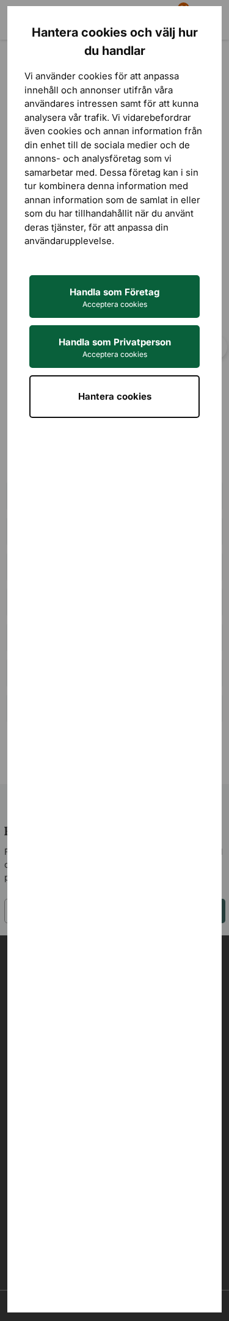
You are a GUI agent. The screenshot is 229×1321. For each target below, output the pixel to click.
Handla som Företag (114, 297)
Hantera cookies (114, 396)
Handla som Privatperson (115, 347)
